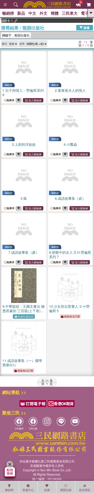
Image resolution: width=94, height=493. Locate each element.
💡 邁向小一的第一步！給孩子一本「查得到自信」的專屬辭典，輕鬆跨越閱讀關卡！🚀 (8, 20)
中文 (32, 13)
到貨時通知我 (25, 316)
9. (23, 311)
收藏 (47, 490)
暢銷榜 (8, 13)
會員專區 (84, 490)
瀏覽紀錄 (65, 490)
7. (23, 252)
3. (24, 144)
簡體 (55, 13)
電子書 (87, 13)
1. (23, 92)
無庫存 (10, 100)
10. (69, 308)
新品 (21, 13)
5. (24, 198)
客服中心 (28, 490)
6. (70, 198)
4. (70, 144)
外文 (43, 13)
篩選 (86, 27)
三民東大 (70, 13)
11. (22, 362)
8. (70, 254)
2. (70, 90)
